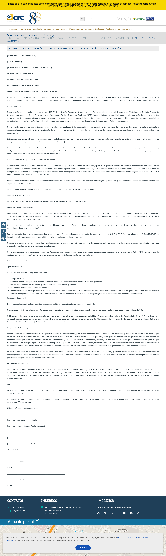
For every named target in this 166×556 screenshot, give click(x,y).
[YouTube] (99, 512)
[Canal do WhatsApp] (132, 512)
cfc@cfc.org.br (18, 511)
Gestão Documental (100, 48)
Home (9, 38)
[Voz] (3, 232)
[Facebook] (118, 512)
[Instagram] (106, 512)
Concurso (83, 48)
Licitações (38, 48)
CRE (93, 38)
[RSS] (139, 512)
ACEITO (83, 548)
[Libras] (3, 225)
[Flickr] (125, 512)
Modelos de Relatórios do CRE (115, 38)
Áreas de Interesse (77, 38)
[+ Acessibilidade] (3, 238)
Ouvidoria (26, 48)
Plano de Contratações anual (61, 48)
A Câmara (13, 48)
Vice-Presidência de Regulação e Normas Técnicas (40, 38)
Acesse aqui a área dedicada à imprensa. (115, 507)
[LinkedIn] (112, 512)
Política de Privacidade (128, 537)
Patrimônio (117, 48)
